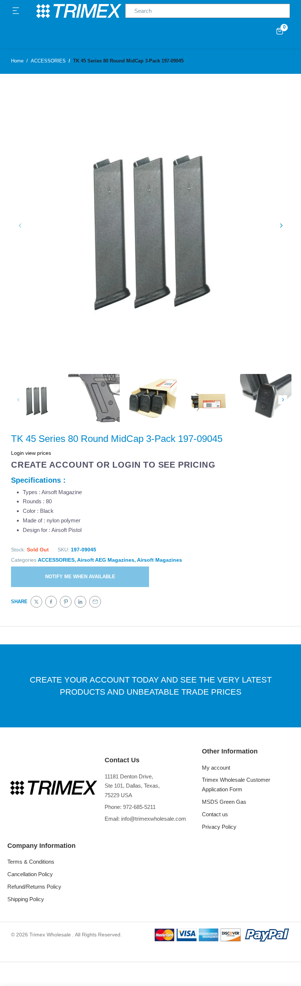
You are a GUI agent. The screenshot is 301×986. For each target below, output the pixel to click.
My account (216, 767)
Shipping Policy (25, 899)
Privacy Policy (219, 827)
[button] (16, 11)
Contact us (215, 814)
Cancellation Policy (30, 874)
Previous (18, 399)
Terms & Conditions (30, 862)
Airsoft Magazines (159, 560)
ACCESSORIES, (57, 560)
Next (282, 399)
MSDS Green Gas (224, 802)
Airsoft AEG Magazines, (106, 560)
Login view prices (31, 453)
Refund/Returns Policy (34, 887)
